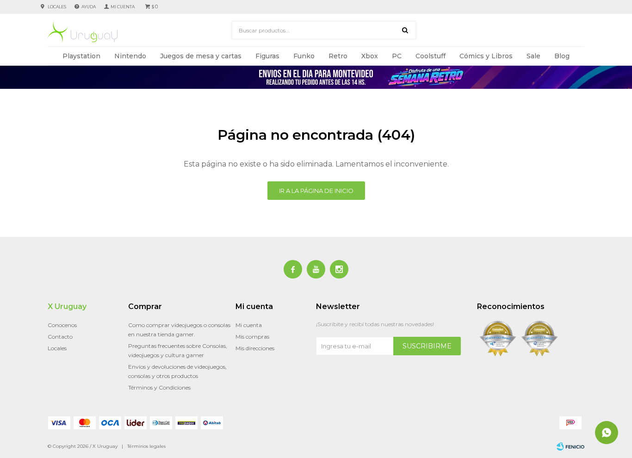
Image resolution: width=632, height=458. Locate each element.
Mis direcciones (254, 348)
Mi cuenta (248, 325)
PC (397, 56)
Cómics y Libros (486, 56)
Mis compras (252, 336)
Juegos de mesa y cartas (201, 56)
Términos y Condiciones (159, 387)
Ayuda (88, 6)
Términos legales (146, 446)
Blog (562, 56)
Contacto (60, 336)
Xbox (369, 56)
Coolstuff (430, 56)
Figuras (267, 56)
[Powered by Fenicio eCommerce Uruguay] (570, 446)
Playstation (81, 56)
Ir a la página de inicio (316, 190)
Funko (304, 56)
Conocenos (62, 325)
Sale (533, 56)
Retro (337, 56)
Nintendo (130, 56)
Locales (57, 6)
